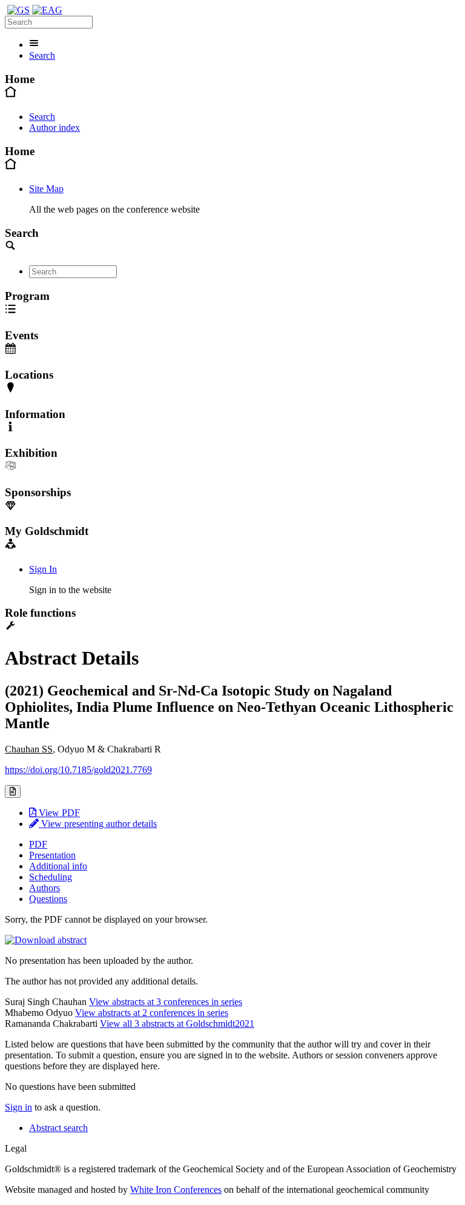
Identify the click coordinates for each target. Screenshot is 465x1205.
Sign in (18, 1107)
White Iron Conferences (176, 1189)
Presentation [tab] (52, 855)
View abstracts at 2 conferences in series (151, 1012)
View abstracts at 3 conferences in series (165, 1002)
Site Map (46, 189)
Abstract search (58, 1128)
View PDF (58, 813)
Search (42, 55)
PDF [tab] (38, 844)
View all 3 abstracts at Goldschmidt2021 (177, 1023)
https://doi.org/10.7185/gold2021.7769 (78, 770)
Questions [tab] (48, 899)
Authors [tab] (44, 888)
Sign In (43, 569)
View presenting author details (98, 823)
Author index (54, 127)
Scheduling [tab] (50, 877)
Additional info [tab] (58, 866)
